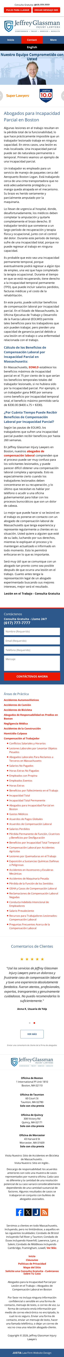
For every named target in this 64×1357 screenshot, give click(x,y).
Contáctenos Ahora (32, 676)
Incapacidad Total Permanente (27, 800)
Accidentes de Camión (17, 705)
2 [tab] (34, 1023)
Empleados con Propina (23, 775)
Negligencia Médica (16, 723)
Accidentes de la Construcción (22, 728)
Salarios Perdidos (19, 829)
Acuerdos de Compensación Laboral (30, 824)
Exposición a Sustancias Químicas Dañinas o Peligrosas (34, 863)
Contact (32, 40)
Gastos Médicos (18, 814)
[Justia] (36, 1212)
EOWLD (34, 367)
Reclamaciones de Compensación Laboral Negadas (33, 895)
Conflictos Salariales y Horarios (27, 743)
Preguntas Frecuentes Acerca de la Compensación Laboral (29, 926)
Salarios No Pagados (21, 765)
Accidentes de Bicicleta (18, 710)
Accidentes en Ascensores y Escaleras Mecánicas (31, 871)
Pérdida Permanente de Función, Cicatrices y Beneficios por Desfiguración (34, 835)
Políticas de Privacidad (32, 1263)
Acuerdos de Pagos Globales (26, 819)
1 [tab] (29, 1023)
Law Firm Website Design (32, 1353)
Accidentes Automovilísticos (21, 700)
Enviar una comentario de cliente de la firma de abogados (32, 1045)
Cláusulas (32, 1260)
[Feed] (44, 1212)
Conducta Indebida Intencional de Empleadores (29, 904)
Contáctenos (13, 614)
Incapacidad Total (19, 795)
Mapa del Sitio (32, 1267)
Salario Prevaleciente (21, 910)
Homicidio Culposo (15, 733)
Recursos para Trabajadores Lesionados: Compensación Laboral (33, 917)
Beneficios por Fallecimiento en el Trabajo (33, 790)
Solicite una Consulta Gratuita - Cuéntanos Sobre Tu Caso (32, 1272)
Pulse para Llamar (17, 10)
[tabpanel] (18, 95)
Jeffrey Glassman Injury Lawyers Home (32, 26)
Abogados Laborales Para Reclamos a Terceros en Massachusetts (31, 758)
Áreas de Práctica (16, 694)
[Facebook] (19, 1212)
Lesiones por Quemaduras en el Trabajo (32, 856)
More (53, 40)
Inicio (10, 40)
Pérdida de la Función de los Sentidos (31, 883)
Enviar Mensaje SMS (46, 10)
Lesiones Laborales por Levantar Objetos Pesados (33, 750)
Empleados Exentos (20, 780)
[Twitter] (28, 1212)
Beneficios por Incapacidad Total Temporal (34, 842)
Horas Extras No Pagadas (24, 770)
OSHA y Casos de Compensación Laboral (33, 888)
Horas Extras (16, 785)
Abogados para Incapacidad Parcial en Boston (31, 807)
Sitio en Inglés (40, 1163)
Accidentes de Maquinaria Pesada (29, 878)
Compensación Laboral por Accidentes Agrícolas (32, 849)
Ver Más (32, 1034)
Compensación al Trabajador (21, 738)
